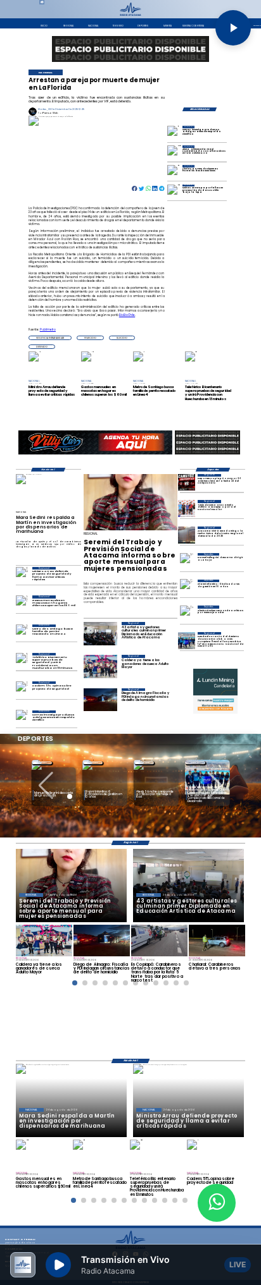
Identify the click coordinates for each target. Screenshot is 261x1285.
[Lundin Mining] (215, 691)
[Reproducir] (233, 28)
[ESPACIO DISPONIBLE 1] (130, 49)
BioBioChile (127, 315)
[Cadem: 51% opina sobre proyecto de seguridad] (22, 689)
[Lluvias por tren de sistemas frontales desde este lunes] (174, 172)
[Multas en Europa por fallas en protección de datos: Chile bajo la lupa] (174, 192)
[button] (50, 338)
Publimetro (48, 329)
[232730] (186, 508)
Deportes (42, 763)
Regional (144, 763)
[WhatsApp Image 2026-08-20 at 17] (186, 535)
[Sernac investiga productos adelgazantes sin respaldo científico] (174, 133)
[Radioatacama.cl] (130, 14)
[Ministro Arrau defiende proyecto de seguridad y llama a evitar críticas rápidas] (22, 575)
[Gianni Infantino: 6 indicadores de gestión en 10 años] (186, 588)
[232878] (186, 482)
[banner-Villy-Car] (95, 455)
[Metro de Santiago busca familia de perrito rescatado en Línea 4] (22, 632)
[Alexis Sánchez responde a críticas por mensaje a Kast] (186, 614)
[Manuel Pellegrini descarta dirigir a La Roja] (186, 561)
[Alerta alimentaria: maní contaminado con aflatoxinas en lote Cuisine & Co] (174, 152)
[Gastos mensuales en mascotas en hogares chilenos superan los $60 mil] (22, 603)
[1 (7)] (186, 640)
